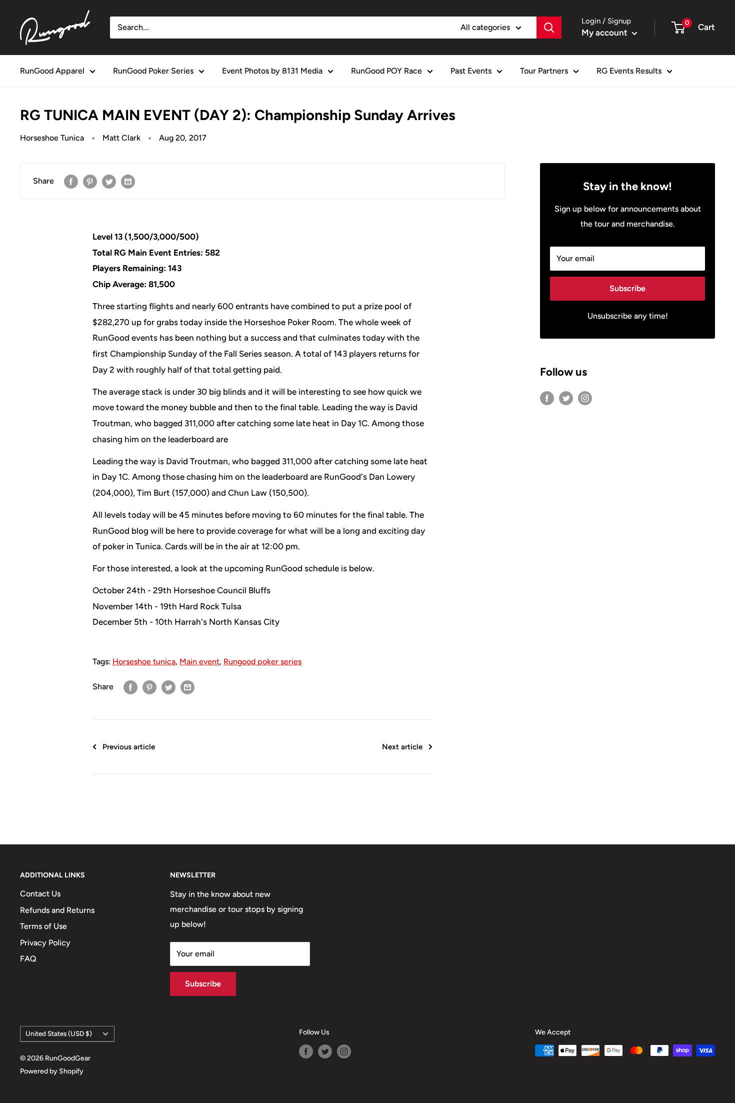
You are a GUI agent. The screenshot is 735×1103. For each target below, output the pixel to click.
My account (606, 33)
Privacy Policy (45, 942)
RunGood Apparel (52, 71)
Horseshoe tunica (144, 661)
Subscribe (628, 288)
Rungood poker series (263, 661)
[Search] (549, 28)
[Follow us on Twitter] (566, 397)
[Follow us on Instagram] (585, 397)
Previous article (128, 746)
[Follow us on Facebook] (547, 397)
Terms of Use (43, 926)
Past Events (471, 71)
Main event (200, 661)
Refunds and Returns (57, 910)
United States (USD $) (59, 1033)
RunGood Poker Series (153, 71)
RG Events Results (629, 71)
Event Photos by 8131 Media (272, 71)
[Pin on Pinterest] (90, 181)
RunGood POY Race (386, 71)
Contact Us (40, 893)
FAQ (28, 958)
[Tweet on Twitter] (109, 181)
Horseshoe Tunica (52, 138)
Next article (402, 746)
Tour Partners (544, 71)
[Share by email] (128, 181)
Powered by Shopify (52, 1071)
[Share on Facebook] (71, 181)
